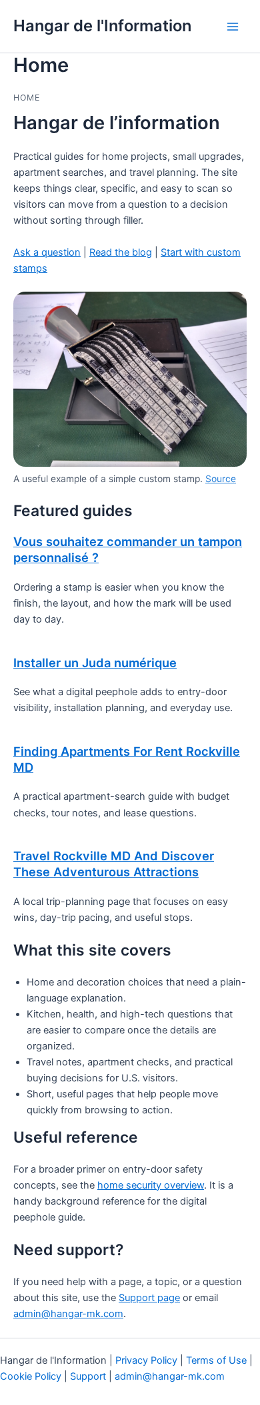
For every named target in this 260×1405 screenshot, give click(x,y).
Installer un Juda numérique (95, 662)
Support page (149, 1298)
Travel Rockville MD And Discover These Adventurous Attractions (113, 863)
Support (88, 1376)
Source (220, 478)
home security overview (150, 1185)
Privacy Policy (146, 1360)
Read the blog (120, 252)
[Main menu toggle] (233, 27)
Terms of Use (216, 1360)
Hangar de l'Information (102, 25)
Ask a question (47, 252)
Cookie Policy (30, 1376)
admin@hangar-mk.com (68, 1314)
